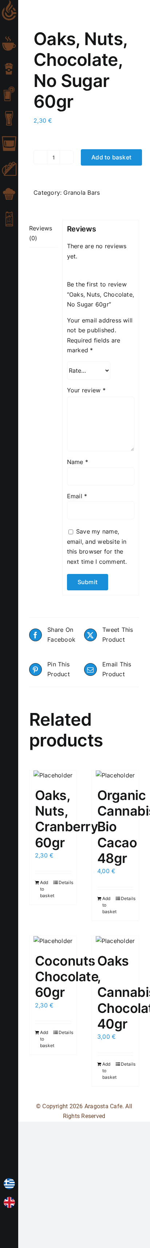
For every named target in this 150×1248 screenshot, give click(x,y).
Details (65, 882)
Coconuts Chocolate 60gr (66, 976)
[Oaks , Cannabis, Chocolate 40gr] (115, 941)
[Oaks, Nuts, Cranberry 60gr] (52, 775)
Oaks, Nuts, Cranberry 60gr (66, 819)
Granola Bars (81, 192)
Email (77, 496)
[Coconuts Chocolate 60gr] (52, 941)
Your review (86, 390)
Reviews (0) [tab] (40, 233)
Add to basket (111, 157)
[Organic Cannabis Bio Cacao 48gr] (115, 775)
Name (77, 461)
